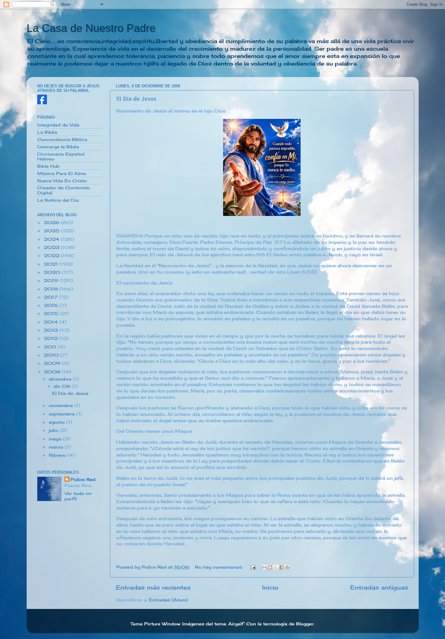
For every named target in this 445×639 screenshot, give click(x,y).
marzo (57, 447)
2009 (53, 363)
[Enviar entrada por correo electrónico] (253, 567)
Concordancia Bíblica (62, 139)
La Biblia (47, 132)
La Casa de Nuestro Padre (91, 28)
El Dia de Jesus (136, 98)
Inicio (270, 587)
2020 (53, 272)
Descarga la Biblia (58, 146)
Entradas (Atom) (168, 599)
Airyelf (236, 623)
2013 (51, 330)
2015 (52, 313)
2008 (53, 371)
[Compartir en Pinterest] (287, 567)
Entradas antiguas (379, 587)
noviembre (61, 405)
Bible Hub (48, 166)
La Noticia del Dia (58, 200)
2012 (51, 338)
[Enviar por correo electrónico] (264, 567)
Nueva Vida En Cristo (62, 180)
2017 (51, 297)
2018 (51, 289)
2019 (52, 280)
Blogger (305, 623)
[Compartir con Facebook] (282, 567)
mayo (56, 438)
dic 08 (63, 386)
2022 (52, 255)
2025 (52, 230)
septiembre (62, 414)
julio (54, 430)
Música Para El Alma (61, 173)
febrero (58, 455)
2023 (52, 247)
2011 (51, 347)
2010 (52, 355)
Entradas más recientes (153, 587)
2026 (52, 222)
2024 (52, 239)
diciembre (61, 379)
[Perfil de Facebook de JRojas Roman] (42, 102)
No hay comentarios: (219, 567)
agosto (57, 422)
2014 (51, 322)
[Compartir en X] (276, 567)
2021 (51, 264)
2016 (52, 305)
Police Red (83, 479)
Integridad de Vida (58, 125)
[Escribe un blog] (270, 567)
